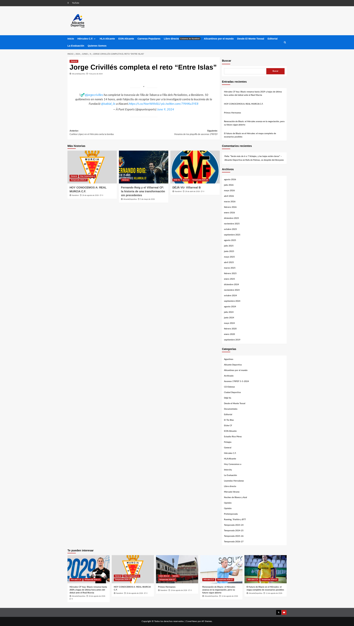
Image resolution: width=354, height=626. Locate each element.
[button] (285, 42)
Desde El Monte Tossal (250, 38)
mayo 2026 (229, 191)
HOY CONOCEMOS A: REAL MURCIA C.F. (243, 104)
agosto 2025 (230, 240)
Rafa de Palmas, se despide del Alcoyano (264, 160)
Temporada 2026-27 (78, 180)
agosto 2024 (230, 307)
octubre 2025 (230, 229)
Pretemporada (231, 514)
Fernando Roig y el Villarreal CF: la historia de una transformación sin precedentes (143, 191)
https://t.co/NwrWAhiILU (145, 103)
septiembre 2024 (232, 301)
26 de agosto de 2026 (90, 195)
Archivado (229, 376)
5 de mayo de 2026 (147, 199)
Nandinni (75, 195)
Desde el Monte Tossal (234, 403)
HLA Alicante (107, 38)
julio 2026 (229, 185)
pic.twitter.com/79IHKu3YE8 (179, 103)
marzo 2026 (229, 202)
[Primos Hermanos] (177, 569)
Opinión (227, 503)
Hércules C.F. (85, 38)
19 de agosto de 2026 (179, 590)
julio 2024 (229, 312)
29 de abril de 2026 (192, 191)
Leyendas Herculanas (234, 481)
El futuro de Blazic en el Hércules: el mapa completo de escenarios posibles (250, 135)
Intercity (228, 470)
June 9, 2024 (165, 109)
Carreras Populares (148, 38)
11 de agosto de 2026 (274, 593)
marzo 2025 (229, 268)
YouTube (75, 3)
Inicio (70, 38)
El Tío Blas (229, 420)
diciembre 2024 (231, 285)
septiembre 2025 (232, 235)
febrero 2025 (230, 273)
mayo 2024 (229, 323)
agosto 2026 (230, 180)
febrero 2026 (230, 207)
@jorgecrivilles (94, 94)
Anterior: (92, 133)
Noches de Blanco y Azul (235, 497)
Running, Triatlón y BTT (235, 520)
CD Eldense (229, 387)
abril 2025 (229, 262)
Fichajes (227, 442)
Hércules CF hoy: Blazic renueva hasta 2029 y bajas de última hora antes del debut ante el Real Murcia (253, 93)
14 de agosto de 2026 (230, 596)
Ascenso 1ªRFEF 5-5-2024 (236, 381)
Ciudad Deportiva (232, 392)
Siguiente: (196, 133)
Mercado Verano (232, 492)
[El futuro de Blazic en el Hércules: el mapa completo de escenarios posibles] (265, 569)
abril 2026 (229, 196)
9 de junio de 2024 (96, 74)
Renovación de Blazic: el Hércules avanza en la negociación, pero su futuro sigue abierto (254, 123)
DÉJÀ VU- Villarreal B (186, 187)
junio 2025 (229, 251)
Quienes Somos (97, 45)
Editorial (273, 38)
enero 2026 (229, 213)
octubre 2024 (230, 296)
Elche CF (228, 426)
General (74, 61)
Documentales (230, 409)
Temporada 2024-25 (234, 531)
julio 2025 (229, 246)
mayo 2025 (229, 257)
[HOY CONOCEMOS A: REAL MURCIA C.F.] (92, 167)
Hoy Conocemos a (87, 176)
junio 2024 (229, 318)
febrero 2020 (230, 329)
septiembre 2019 (232, 340)
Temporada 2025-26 (200, 180)
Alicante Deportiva (233, 365)
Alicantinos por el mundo (219, 38)
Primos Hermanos (232, 113)
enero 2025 (229, 279)
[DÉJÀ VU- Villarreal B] (195, 167)
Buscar (226, 60)
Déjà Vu (177, 180)
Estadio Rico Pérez (233, 437)
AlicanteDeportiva (78, 74)
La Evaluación (75, 45)
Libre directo (182, 38)
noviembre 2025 (232, 224)
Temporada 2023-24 (234, 525)
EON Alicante (126, 38)
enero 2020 (229, 334)
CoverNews (191, 621)
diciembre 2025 (231, 218)
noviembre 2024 (232, 290)
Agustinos (228, 359)
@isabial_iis (108, 103)
